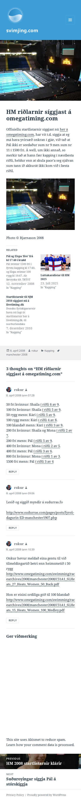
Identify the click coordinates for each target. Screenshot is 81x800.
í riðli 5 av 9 (51, 409)
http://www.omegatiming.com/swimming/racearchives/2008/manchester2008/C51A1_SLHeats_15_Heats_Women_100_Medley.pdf (40, 605)
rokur (35, 350)
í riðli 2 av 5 (50, 446)
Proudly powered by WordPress (46, 795)
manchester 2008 (16, 354)
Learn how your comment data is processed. (40, 745)
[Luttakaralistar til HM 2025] (56, 262)
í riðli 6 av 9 (49, 404)
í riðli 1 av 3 (50, 456)
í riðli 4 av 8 (47, 420)
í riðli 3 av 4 (44, 461)
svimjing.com (22, 30)
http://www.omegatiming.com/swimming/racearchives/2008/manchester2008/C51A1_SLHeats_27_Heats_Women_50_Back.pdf (40, 579)
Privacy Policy (15, 795)
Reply (13, 471)
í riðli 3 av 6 (42, 451)
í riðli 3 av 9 (53, 425)
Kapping (49, 350)
